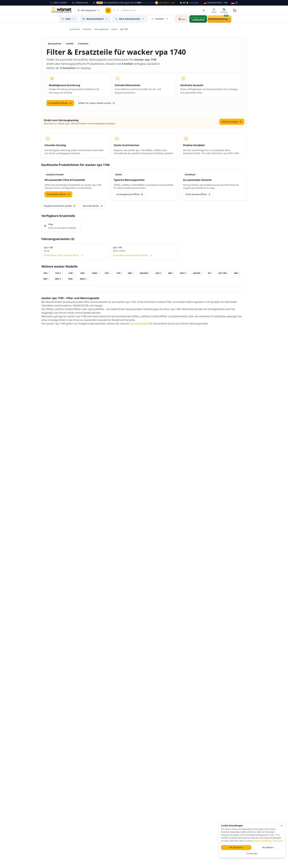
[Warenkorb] (235, 10)
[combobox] (216, 3)
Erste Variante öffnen (196, 194)
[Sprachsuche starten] (204, 10)
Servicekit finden (90, 205)
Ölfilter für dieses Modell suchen (94, 103)
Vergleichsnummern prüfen (58, 205)
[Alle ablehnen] (281, 825)
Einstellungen (252, 853)
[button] (74, 19)
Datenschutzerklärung (262, 841)
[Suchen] (108, 10)
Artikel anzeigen (230, 121)
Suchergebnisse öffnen (128, 194)
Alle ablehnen (267, 847)
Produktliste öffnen (58, 103)
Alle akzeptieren (236, 847)
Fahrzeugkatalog (139, 323)
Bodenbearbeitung (218, 18)
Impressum (278, 841)
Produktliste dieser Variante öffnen (61, 255)
